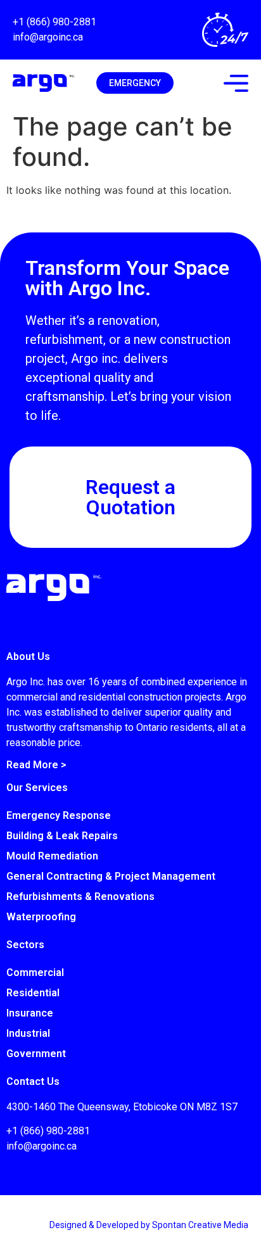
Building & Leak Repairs (62, 836)
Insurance (29, 1013)
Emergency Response (58, 815)
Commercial (35, 972)
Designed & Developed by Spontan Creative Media (148, 1225)
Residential (33, 993)
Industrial (28, 1033)
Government (36, 1054)
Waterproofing (41, 917)
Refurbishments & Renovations (80, 896)
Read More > (36, 765)
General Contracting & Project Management (110, 876)
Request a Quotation (130, 497)
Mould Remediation (52, 856)
